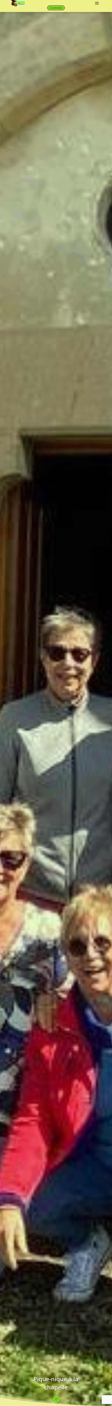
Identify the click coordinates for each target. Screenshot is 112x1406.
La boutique (56, 7)
